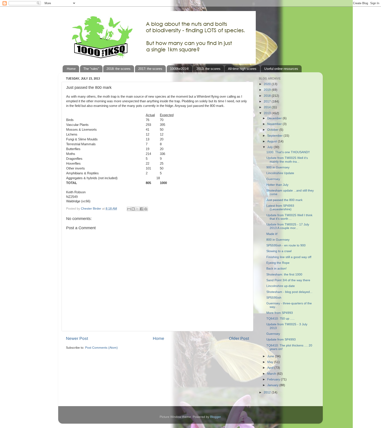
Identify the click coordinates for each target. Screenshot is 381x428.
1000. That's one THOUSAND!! (288, 152)
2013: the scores (208, 69)
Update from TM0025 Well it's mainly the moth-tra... (287, 159)
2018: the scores (118, 69)
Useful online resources (281, 69)
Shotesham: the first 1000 (284, 274)
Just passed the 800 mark (284, 200)
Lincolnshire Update (280, 173)
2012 (268, 392)
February (274, 379)
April (270, 367)
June (271, 356)
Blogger (215, 417)
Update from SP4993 (281, 339)
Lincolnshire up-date (280, 286)
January (273, 385)
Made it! (272, 234)
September (275, 135)
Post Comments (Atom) (101, 347)
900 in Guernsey (277, 167)
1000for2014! (179, 69)
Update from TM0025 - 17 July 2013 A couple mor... (287, 226)
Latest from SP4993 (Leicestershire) (280, 207)
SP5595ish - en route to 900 (286, 245)
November (275, 124)
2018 (268, 95)
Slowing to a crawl (278, 251)
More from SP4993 (279, 312)
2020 (268, 84)
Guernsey (273, 179)
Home (71, 69)
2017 (268, 101)
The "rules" (91, 69)
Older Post (239, 338)
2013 (268, 113)
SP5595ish (273, 297)
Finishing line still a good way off (288, 257)
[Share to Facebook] (141, 209)
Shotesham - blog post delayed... (289, 292)
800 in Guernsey (277, 239)
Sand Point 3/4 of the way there (288, 280)
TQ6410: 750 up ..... (280, 318)
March (272, 373)
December (275, 118)
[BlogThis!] (133, 209)
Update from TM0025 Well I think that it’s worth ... (289, 217)
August (272, 141)
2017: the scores (150, 69)
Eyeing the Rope (277, 262)
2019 (268, 89)
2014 (268, 107)
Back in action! (276, 268)
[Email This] (129, 209)
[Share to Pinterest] (146, 209)
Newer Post (77, 338)
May (270, 362)
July (270, 147)
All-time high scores (242, 69)
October (273, 129)
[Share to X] (137, 209)
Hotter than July (277, 184)
